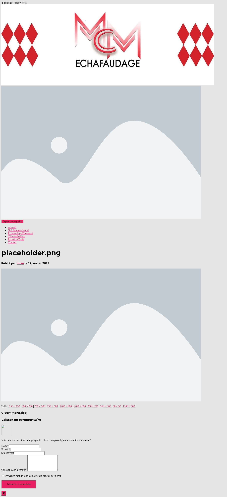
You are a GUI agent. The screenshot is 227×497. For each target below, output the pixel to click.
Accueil (12, 227)
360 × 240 (93, 406)
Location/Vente (16, 239)
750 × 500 (39, 406)
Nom (5, 445)
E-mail (5, 449)
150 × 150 (14, 406)
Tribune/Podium (16, 236)
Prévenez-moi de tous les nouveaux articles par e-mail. (33, 475)
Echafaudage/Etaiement (20, 233)
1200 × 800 (66, 406)
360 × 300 (105, 406)
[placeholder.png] (101, 400)
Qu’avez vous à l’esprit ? (14, 469)
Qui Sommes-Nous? (18, 230)
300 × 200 (27, 406)
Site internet (7, 452)
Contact (12, 242)
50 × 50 (117, 406)
